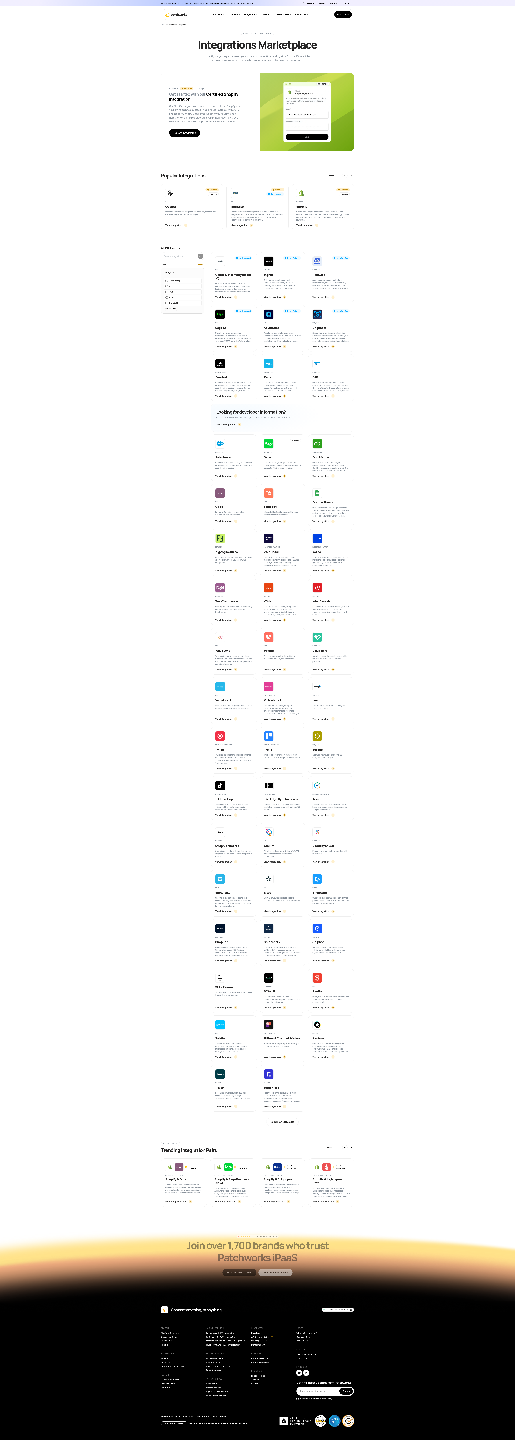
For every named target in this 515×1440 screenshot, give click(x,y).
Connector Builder (170, 1379)
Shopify (164, 1358)
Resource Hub (258, 1375)
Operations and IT (215, 1387)
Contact (334, 3)
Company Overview (305, 1337)
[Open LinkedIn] (306, 1373)
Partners (267, 14)
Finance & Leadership (216, 1395)
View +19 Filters (170, 309)
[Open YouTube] (299, 1373)
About (322, 3)
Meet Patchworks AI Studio (242, 3)
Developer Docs (259, 1340)
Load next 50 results (282, 1121)
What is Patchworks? (306, 1333)
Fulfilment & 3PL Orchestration (221, 1337)
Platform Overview (170, 1333)
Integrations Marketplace (173, 1366)
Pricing (310, 3)
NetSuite (165, 1362)
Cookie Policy (203, 1416)
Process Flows (168, 1383)
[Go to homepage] (176, 14)
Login (346, 3)
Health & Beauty (214, 1362)
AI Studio (165, 1387)
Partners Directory (260, 1358)
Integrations (250, 14)
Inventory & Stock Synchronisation (223, 1344)
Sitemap (223, 1416)
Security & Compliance (170, 1416)
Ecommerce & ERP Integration (220, 1333)
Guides (254, 1383)
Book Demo (166, 1340)
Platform (217, 14)
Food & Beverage (214, 1370)
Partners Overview (260, 1362)
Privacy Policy (326, 1398)
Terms (214, 1416)
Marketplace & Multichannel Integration (225, 1340)
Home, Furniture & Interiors (219, 1366)
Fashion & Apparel (215, 1358)
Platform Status (259, 1344)
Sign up (346, 1391)
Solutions (233, 14)
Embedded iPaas (169, 1337)
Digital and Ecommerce (217, 1391)
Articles (255, 1379)
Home (163, 24)
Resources (300, 14)
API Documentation (260, 1337)
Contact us (301, 1358)
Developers (283, 14)
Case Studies (303, 1340)
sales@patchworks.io (306, 1354)
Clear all (200, 264)
